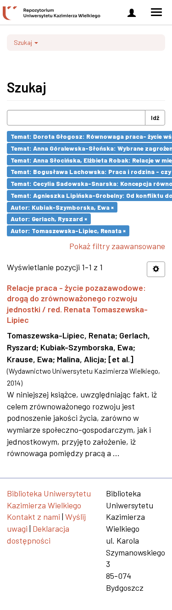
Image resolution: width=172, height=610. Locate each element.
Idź (155, 117)
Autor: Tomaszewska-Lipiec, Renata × (68, 230)
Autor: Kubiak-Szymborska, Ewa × (62, 207)
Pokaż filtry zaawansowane (117, 246)
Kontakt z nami (33, 517)
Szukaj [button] (23, 42)
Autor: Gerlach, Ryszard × (49, 219)
